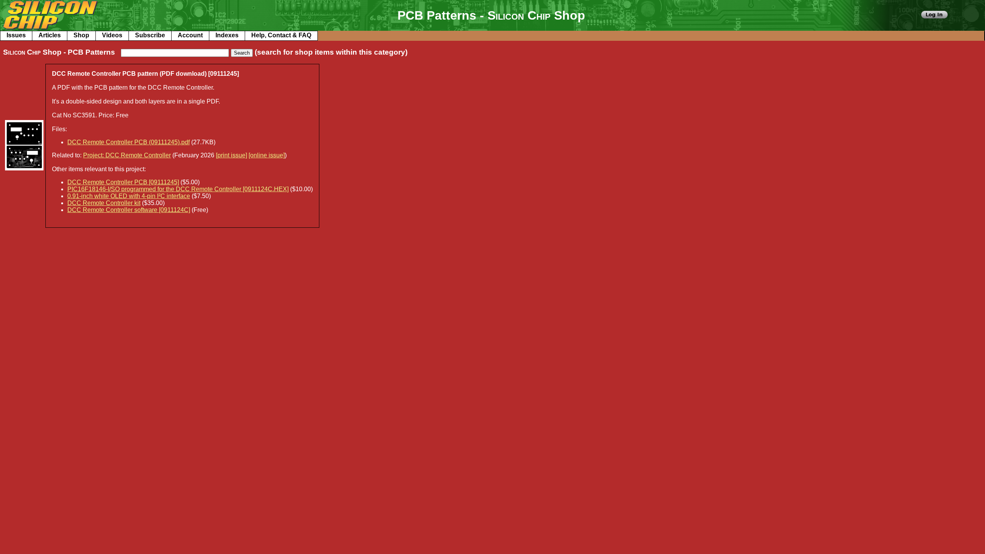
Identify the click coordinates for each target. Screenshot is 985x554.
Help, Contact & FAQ (281, 35)
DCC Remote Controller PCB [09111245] (123, 182)
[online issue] (267, 155)
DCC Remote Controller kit (103, 203)
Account (190, 35)
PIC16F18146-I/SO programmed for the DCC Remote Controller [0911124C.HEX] (178, 189)
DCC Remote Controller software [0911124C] (128, 210)
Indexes (227, 35)
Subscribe (150, 35)
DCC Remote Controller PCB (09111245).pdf (128, 142)
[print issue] (231, 155)
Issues (16, 35)
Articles (49, 35)
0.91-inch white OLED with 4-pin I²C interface (128, 196)
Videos (112, 35)
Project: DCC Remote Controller (127, 155)
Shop (81, 35)
